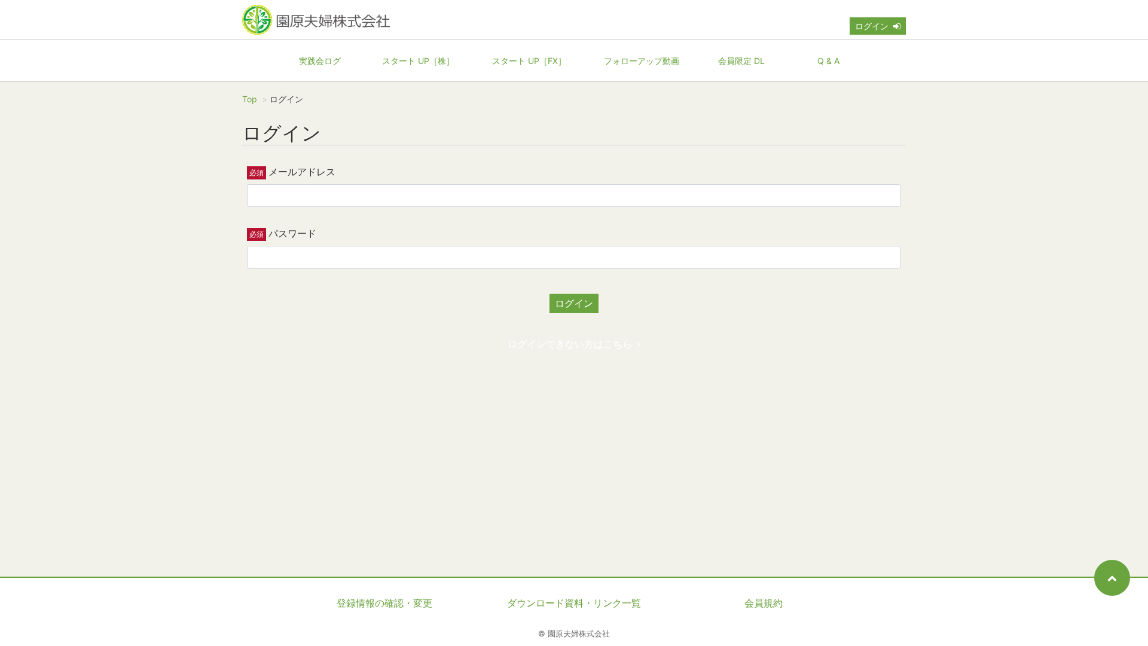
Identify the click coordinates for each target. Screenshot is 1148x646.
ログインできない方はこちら (570, 344)
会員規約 (763, 603)
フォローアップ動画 (641, 61)
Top (249, 99)
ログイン (872, 26)
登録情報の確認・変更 (384, 603)
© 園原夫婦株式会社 (574, 633)
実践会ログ (320, 61)
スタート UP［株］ (418, 61)
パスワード (292, 233)
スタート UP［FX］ (529, 61)
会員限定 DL (741, 61)
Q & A (828, 61)
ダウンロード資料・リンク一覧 (574, 603)
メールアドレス (301, 172)
